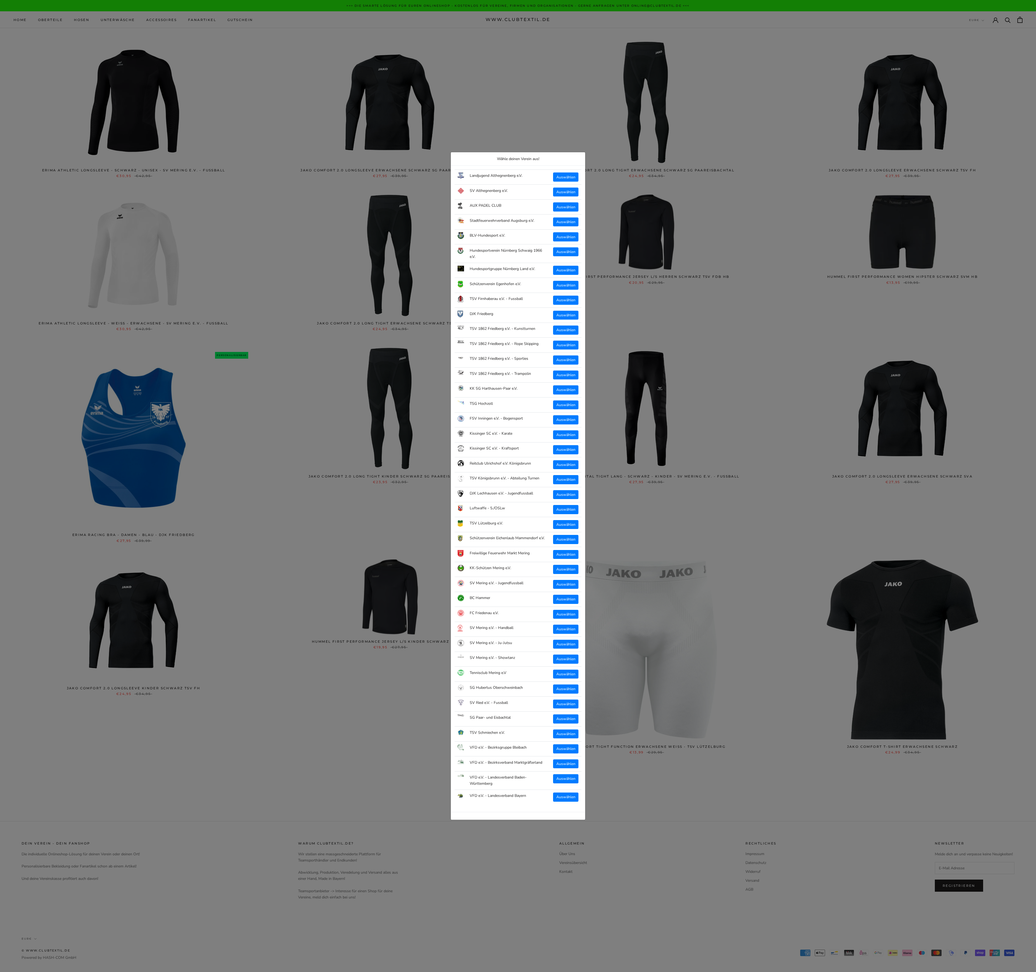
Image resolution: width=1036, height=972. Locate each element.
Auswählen (565, 177)
